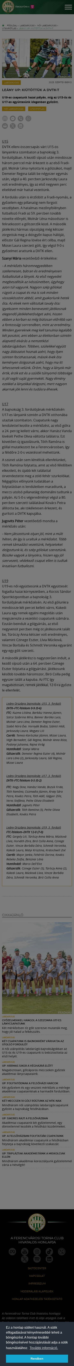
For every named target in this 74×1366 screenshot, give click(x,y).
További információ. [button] (44, 1348)
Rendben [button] (37, 1358)
